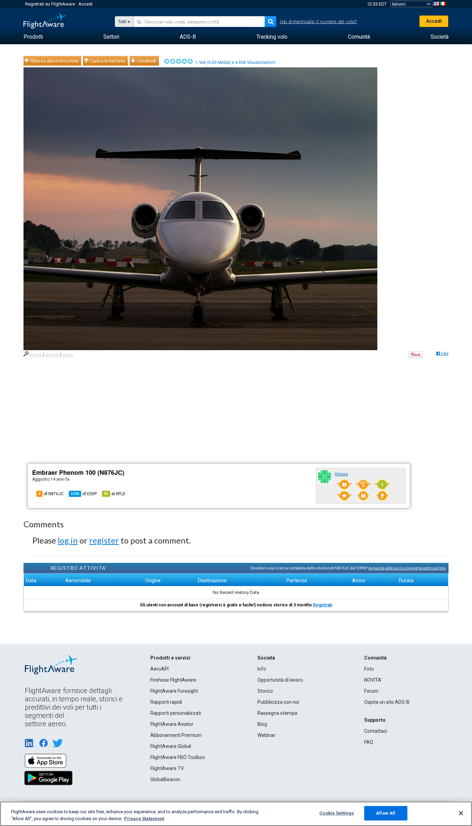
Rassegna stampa (277, 713)
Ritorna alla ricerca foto (54, 61)
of (84, 493)
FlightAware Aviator (171, 724)
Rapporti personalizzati (175, 713)
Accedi (85, 4)
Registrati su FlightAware (50, 4)
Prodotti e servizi (170, 658)
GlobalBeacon (165, 779)
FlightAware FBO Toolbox (177, 757)
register (104, 540)
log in (68, 540)
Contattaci (375, 731)
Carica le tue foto (107, 61)
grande (52, 355)
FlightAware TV (167, 768)
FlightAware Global (170, 746)
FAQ (368, 742)
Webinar (266, 735)
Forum (371, 691)
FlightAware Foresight (174, 691)
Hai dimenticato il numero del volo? (318, 21)
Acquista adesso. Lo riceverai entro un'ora (407, 567)
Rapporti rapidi (166, 702)
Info (261, 669)
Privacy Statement (144, 818)
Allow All (385, 813)
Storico (265, 691)
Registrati (322, 605)
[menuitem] (33, 37)
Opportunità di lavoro (280, 680)
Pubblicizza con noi (278, 702)
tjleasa (341, 474)
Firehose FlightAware (173, 680)
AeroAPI (159, 669)
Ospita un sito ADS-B (386, 702)
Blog (262, 724)
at (114, 493)
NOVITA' (373, 680)
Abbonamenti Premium (176, 735)
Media (35, 355)
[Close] (461, 813)
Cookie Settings (336, 813)
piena (68, 355)
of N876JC (51, 493)
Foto (369, 669)
